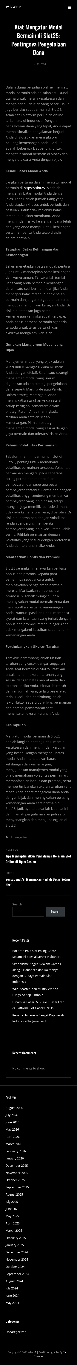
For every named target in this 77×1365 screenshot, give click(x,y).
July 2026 (12, 1115)
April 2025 (13, 1223)
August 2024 (14, 1281)
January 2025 (15, 1245)
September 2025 (17, 1187)
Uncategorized (19, 837)
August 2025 (14, 1194)
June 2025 (12, 1209)
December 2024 (17, 1252)
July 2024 (12, 1288)
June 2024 (12, 1296)
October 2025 (15, 1180)
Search (17, 904)
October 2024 (15, 1267)
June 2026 (12, 1122)
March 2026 (14, 1144)
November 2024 (17, 1259)
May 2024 (12, 1303)
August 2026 (14, 1108)
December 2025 (17, 1166)
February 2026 (16, 1151)
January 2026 (15, 1158)
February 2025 (16, 1238)
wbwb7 (13, 7)
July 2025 (12, 1202)
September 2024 (17, 1274)
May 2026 (12, 1129)
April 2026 (13, 1137)
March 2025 (14, 1231)
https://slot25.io (36, 188)
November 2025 (17, 1173)
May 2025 (12, 1216)
